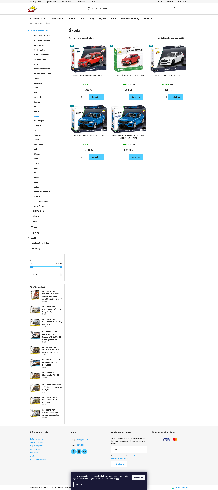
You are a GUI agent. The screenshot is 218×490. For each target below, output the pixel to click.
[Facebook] (73, 451)
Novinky (35, 248)
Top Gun (37, 88)
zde (117, 478)
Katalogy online (35, 2)
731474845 (80, 445)
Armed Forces (39, 45)
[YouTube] (84, 451)
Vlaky (34, 227)
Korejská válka (40, 59)
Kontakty (34, 452)
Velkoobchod (82, 2)
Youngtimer (38, 125)
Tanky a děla (38, 211)
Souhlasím (138, 477)
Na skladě (47, 275)
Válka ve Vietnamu (41, 54)
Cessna (37, 102)
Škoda (36, 116)
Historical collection (42, 73)
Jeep (36, 158)
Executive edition (41, 201)
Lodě (34, 221)
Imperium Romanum (42, 191)
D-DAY (36, 64)
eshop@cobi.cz (82, 439)
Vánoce (37, 196)
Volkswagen (39, 121)
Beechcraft (38, 111)
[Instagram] (79, 451)
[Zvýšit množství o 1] (87, 97)
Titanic (36, 78)
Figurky (35, 232)
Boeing (36, 92)
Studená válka (40, 50)
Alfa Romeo (38, 144)
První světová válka (42, 40)
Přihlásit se (119, 464)
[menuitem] (38, 18)
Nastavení (79, 484)
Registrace (182, 1)
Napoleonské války (42, 69)
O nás (32, 456)
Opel (36, 168)
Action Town (39, 206)
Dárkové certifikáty (41, 243)
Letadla (35, 216)
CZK (158, 1)
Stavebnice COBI (40, 30)
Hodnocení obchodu (38, 459)
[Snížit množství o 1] (76, 97)
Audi (35, 149)
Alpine (36, 187)
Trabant (37, 130)
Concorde (38, 97)
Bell (35, 106)
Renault (37, 177)
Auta (33, 238)
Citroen (37, 154)
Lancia (36, 163)
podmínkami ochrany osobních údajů (126, 457)
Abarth (36, 139)
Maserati (37, 135)
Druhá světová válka (42, 36)
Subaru (36, 182)
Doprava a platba (67, 2)
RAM (35, 173)
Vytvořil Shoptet (181, 487)
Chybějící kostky (51, 2)
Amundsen (38, 83)
